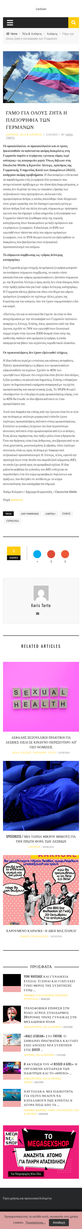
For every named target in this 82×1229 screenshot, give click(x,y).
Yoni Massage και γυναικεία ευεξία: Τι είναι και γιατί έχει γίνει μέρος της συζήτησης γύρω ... (49, 983)
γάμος (66, 513)
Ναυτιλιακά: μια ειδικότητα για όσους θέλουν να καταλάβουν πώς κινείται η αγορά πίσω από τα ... (48, 1098)
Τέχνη (28, 1082)
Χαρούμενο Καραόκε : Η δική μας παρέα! (41, 930)
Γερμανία (12, 520)
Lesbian (41, 9)
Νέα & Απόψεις (31, 134)
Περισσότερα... (35, 1222)
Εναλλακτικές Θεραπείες (52, 995)
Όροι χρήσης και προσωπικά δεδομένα (27, 1198)
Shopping (41, 1110)
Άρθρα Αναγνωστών (60, 1110)
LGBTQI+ (51, 513)
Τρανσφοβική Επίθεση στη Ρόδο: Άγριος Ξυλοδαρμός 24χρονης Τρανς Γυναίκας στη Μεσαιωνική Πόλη (50, 1015)
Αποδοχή (59, 1222)
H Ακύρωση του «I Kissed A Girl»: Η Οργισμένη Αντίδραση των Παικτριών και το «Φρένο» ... (50, 1068)
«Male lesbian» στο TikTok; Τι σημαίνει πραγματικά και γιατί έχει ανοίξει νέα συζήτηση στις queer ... (51, 1043)
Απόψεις (12, 134)
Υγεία (52, 752)
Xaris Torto (41, 605)
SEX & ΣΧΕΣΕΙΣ (22, 752)
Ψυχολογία (31, 999)
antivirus (17, 500)
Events (24, 936)
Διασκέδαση (39, 936)
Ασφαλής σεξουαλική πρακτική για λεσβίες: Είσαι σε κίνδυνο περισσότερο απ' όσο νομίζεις (41, 742)
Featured (29, 995)
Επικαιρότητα (33, 1027)
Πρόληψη (39, 752)
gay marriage (30, 513)
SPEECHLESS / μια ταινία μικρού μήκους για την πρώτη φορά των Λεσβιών (41, 839)
